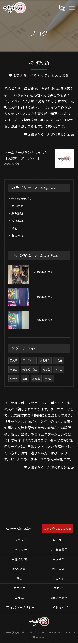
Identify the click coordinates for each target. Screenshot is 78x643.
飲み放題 (17, 213)
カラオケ (17, 206)
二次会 (58, 360)
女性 (24, 378)
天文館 (13, 360)
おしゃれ (17, 235)
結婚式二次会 (29, 369)
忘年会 (13, 378)
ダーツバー (28, 360)
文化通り (45, 360)
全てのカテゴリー (23, 199)
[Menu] (71, 7)
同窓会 (46, 369)
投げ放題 (17, 221)
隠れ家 (48, 378)
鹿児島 (36, 378)
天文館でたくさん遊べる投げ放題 (49, 134)
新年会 (58, 369)
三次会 (13, 369)
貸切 (14, 228)
